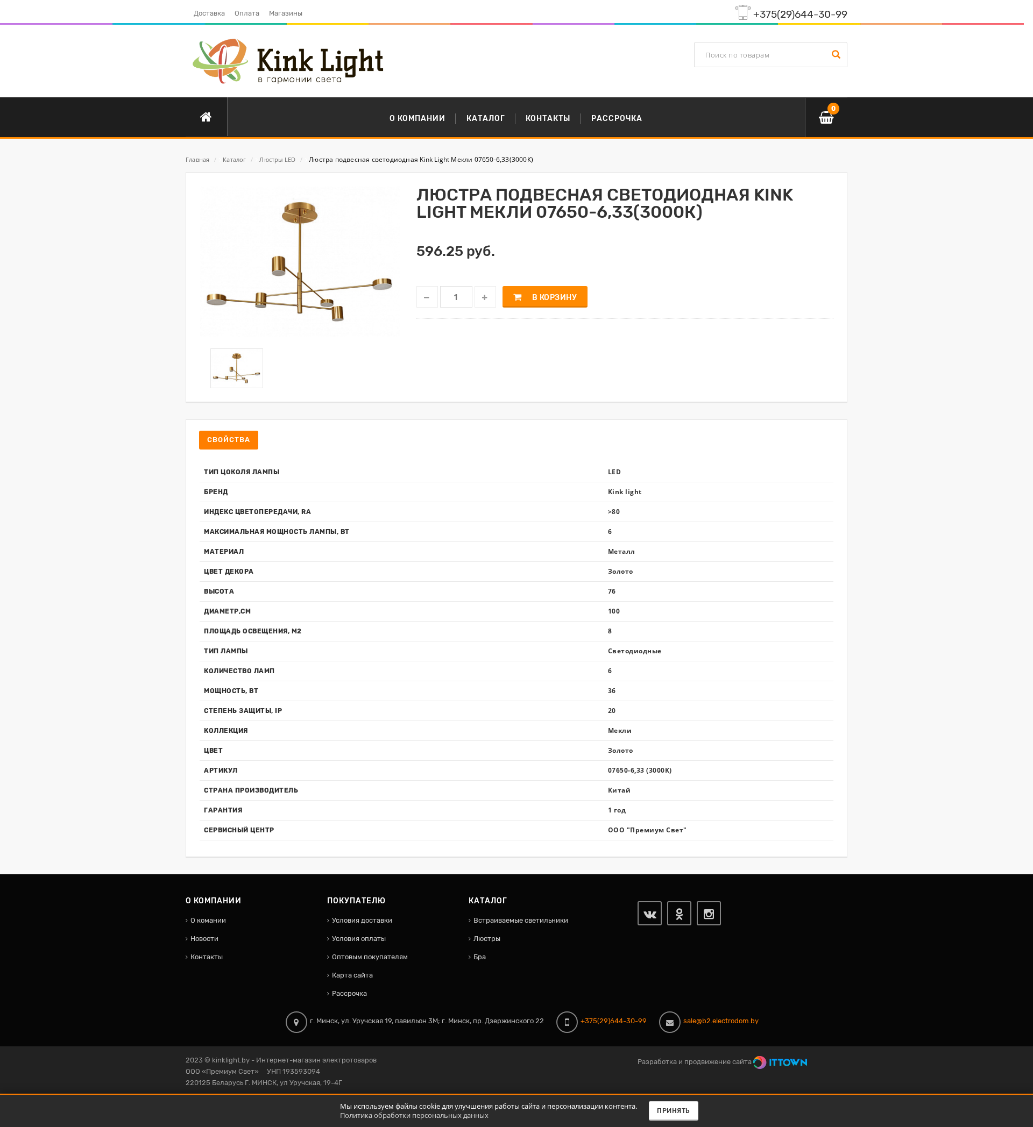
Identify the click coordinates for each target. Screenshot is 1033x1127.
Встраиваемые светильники (520, 920)
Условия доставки (362, 920)
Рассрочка (349, 993)
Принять (673, 1111)
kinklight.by (231, 1060)
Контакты (206, 957)
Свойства (228, 440)
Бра (479, 957)
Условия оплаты (359, 939)
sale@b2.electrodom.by (721, 1021)
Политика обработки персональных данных (414, 1115)
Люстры (486, 939)
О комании (208, 920)
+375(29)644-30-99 (800, 14)
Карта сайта (352, 975)
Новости (204, 939)
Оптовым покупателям (370, 957)
